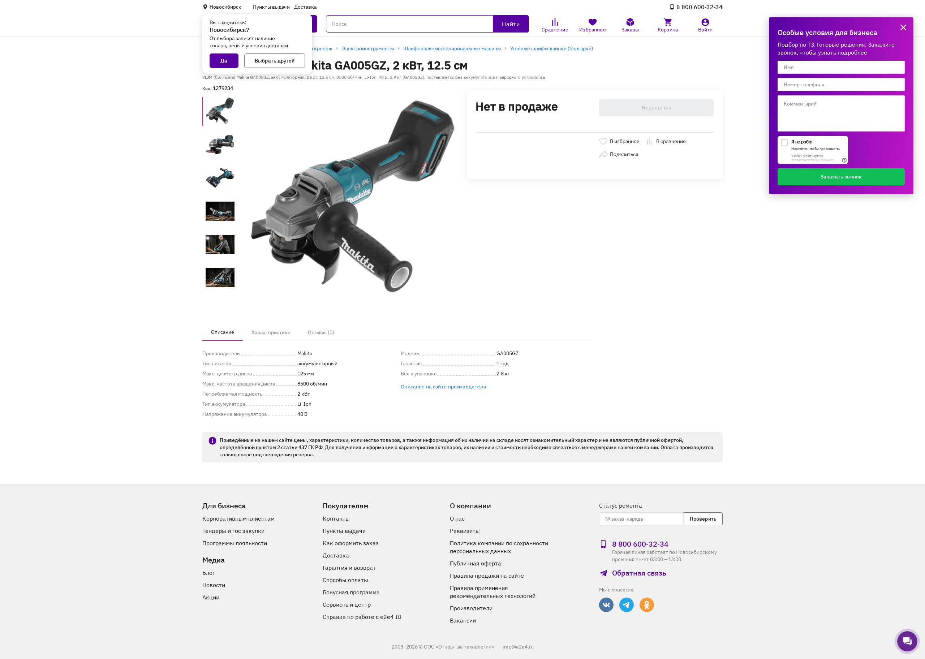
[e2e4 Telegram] (626, 605)
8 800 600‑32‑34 (699, 6)
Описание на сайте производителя (443, 386)
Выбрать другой (274, 60)
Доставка (305, 7)
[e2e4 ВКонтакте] (606, 605)
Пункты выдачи (271, 7)
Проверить (703, 519)
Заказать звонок (841, 176)
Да (223, 60)
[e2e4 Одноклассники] (647, 605)
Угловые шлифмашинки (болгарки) (551, 48)
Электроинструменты (368, 48)
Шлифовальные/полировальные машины (452, 48)
